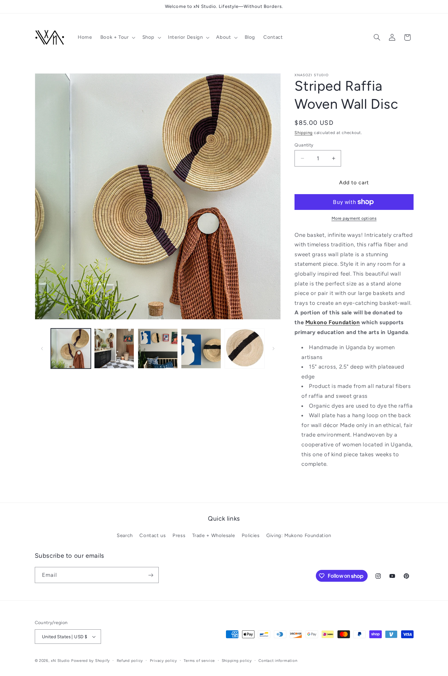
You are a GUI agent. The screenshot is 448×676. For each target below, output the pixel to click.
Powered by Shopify (90, 660)
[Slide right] (273, 348)
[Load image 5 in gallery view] (245, 348)
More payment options (354, 218)
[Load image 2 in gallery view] (114, 348)
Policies (251, 535)
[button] (117, 37)
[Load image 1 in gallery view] (71, 348)
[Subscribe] (150, 575)
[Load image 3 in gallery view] (158, 348)
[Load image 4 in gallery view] (201, 348)
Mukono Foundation (332, 322)
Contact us (152, 535)
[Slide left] (42, 348)
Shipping (304, 132)
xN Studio (60, 660)
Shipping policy (237, 660)
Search (125, 535)
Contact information (277, 660)
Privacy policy (163, 660)
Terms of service (199, 660)
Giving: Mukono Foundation (298, 535)
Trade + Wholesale (213, 535)
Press (179, 535)
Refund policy (130, 660)
